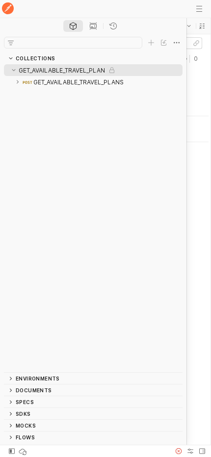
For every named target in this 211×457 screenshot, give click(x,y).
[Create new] (151, 43)
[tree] (93, 218)
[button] (202, 26)
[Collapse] (14, 70)
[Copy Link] (196, 43)
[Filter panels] (11, 43)
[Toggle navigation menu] (199, 9)
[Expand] (18, 82)
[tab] (73, 26)
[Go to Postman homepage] (8, 9)
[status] (23, 451)
